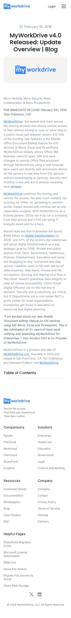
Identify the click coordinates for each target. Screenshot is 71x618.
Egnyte (8, 435)
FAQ (6, 521)
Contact (43, 495)
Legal (41, 461)
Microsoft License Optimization (15, 554)
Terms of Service (49, 508)
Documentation (13, 495)
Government (46, 455)
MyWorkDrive (13, 121)
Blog (6, 508)
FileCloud (10, 442)
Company (44, 489)
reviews (16, 186)
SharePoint (11, 461)
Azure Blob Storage (16, 585)
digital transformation (40, 235)
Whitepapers (12, 502)
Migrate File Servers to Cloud (18, 577)
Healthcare (45, 442)
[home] (17, 6)
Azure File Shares (15, 569)
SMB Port (10, 562)
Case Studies (12, 515)
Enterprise (44, 435)
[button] (63, 6)
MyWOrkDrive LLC (16, 354)
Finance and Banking (51, 468)
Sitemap (43, 515)
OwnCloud (10, 455)
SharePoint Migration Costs (17, 544)
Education (44, 448)
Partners (43, 521)
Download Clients (15, 489)
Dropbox (9, 468)
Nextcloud (10, 448)
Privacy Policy (47, 502)
